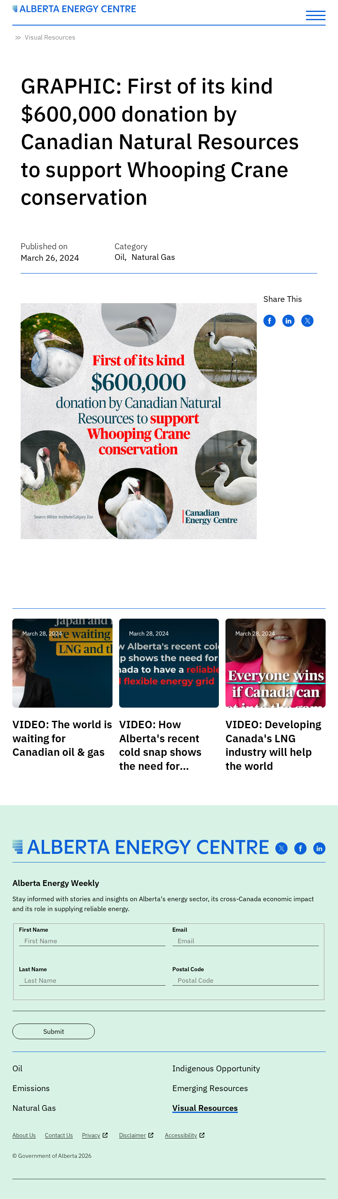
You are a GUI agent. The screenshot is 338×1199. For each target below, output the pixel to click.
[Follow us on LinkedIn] (319, 848)
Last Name (33, 969)
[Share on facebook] (269, 321)
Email (179, 929)
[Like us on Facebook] (300, 848)
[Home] (74, 10)
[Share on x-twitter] (307, 321)
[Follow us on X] (281, 848)
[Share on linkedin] (288, 321)
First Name (33, 929)
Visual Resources (50, 37)
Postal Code (188, 969)
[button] (316, 15)
